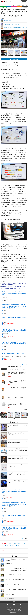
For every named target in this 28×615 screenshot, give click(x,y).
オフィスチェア (10, 369)
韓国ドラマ (12, 545)
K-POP (17, 545)
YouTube (20, 605)
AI (24, 543)
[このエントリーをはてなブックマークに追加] (22, 16)
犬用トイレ (24, 369)
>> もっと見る (24, 409)
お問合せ (7, 607)
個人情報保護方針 (19, 607)
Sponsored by (19, 364)
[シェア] (12, 16)
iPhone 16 (10, 543)
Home (8, 605)
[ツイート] (9, 16)
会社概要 (14, 607)
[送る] (15, 16)
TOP (14, 601)
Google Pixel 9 (5, 545)
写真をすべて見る (15, 59)
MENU (23, 0)
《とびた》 (25, 279)
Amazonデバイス (4, 369)
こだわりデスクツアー (18, 543)
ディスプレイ (17, 369)
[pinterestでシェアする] (18, 16)
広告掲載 (11, 607)
